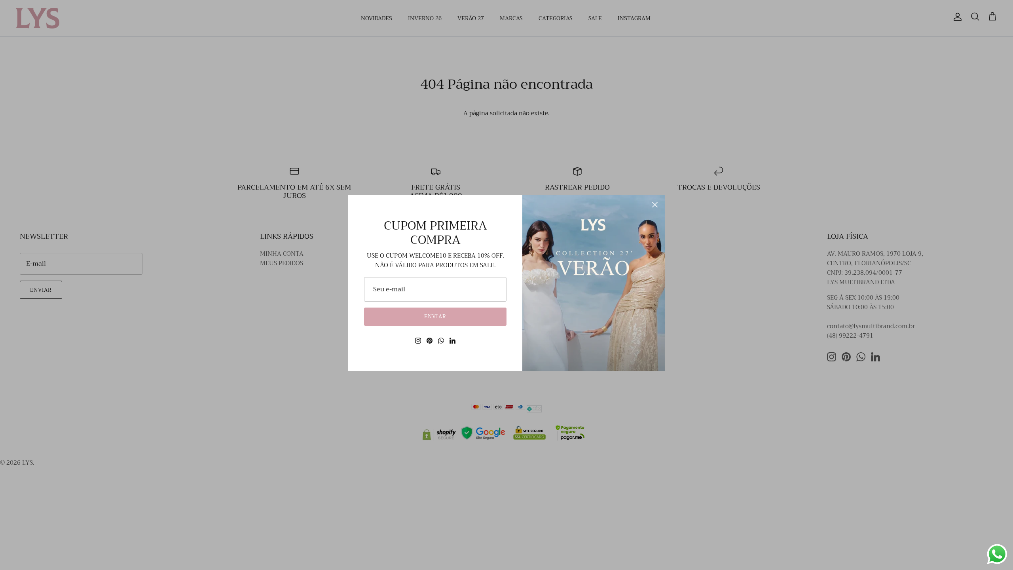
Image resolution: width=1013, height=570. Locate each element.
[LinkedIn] (452, 341)
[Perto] (655, 204)
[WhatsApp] (441, 341)
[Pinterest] (430, 341)
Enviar (435, 316)
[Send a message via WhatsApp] (997, 554)
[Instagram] (418, 341)
